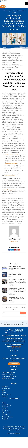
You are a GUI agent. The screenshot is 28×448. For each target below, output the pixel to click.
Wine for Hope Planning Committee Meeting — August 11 (16, 267)
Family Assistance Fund (11, 155)
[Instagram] (18, 351)
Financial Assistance (17, 11)
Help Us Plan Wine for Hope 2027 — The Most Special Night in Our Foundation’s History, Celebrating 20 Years (17, 282)
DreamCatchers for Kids (8, 11)
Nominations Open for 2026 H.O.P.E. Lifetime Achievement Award (16, 298)
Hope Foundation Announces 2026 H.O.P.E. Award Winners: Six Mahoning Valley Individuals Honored (17, 291)
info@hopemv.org (16, 346)
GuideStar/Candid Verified (13, 433)
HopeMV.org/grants (9, 190)
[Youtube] (15, 351)
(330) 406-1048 (16, 348)
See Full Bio (13, 241)
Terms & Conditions (16, 430)
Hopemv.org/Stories (10, 175)
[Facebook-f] (10, 351)
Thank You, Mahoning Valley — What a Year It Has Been (16, 273)
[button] (9, 250)
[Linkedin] (13, 351)
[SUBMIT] (23, 313)
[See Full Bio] (17, 241)
